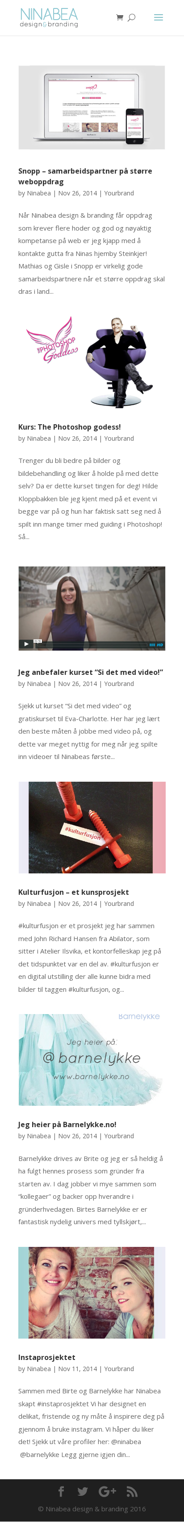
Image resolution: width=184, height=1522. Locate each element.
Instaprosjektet (46, 1357)
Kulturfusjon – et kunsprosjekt (73, 892)
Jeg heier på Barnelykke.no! (67, 1124)
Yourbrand (119, 193)
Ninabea (39, 193)
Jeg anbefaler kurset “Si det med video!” (90, 672)
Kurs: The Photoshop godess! (69, 427)
